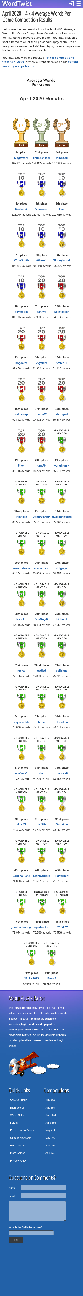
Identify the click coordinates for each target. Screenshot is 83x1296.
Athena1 (41, 260)
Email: (12, 1196)
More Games (17, 1153)
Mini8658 (62, 158)
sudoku (55, 1029)
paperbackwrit (42, 927)
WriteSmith (21, 260)
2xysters (41, 363)
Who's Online (18, 1115)
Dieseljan (62, 722)
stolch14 (61, 363)
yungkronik (61, 465)
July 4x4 (50, 1100)
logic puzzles (29, 1024)
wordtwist (33, 1029)
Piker (21, 465)
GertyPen (62, 824)
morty (21, 670)
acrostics (14, 1024)
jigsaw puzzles (45, 1018)
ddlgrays (61, 568)
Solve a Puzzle (18, 1100)
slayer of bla (21, 722)
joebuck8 (62, 773)
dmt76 (41, 465)
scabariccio (41, 568)
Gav (61, 209)
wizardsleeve (21, 568)
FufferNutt (61, 875)
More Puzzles (18, 1145)
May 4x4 (50, 1130)
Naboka (21, 619)
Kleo (41, 773)
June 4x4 (50, 1115)
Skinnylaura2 (61, 260)
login (71, 4)
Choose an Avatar (20, 1137)
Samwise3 (41, 209)
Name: (12, 1187)
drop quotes (47, 1024)
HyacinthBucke (62, 516)
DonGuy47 (41, 619)
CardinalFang (21, 875)
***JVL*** (62, 927)
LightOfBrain (41, 875)
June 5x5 (50, 1122)
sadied (41, 670)
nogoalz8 (21, 363)
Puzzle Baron (22, 1007)
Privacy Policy (18, 1160)
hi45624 (42, 824)
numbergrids (16, 1029)
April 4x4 (50, 1145)
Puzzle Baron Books (22, 1130)
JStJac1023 (31, 978)
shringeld (62, 414)
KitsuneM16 (41, 414)
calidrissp (21, 414)
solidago (61, 670)
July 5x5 (50, 1107)
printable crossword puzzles (36, 1040)
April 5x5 (50, 1153)
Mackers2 (21, 209)
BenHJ (51, 978)
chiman (41, 722)
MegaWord (21, 158)
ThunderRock (41, 158)
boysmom (21, 311)
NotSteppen (61, 311)
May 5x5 (50, 1137)
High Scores (17, 1107)
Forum (14, 1122)
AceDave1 (21, 773)
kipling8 (61, 619)
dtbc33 (21, 824)
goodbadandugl (21, 927)
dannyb (41, 311)
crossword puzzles (20, 1035)
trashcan (21, 516)
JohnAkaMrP (41, 516)
